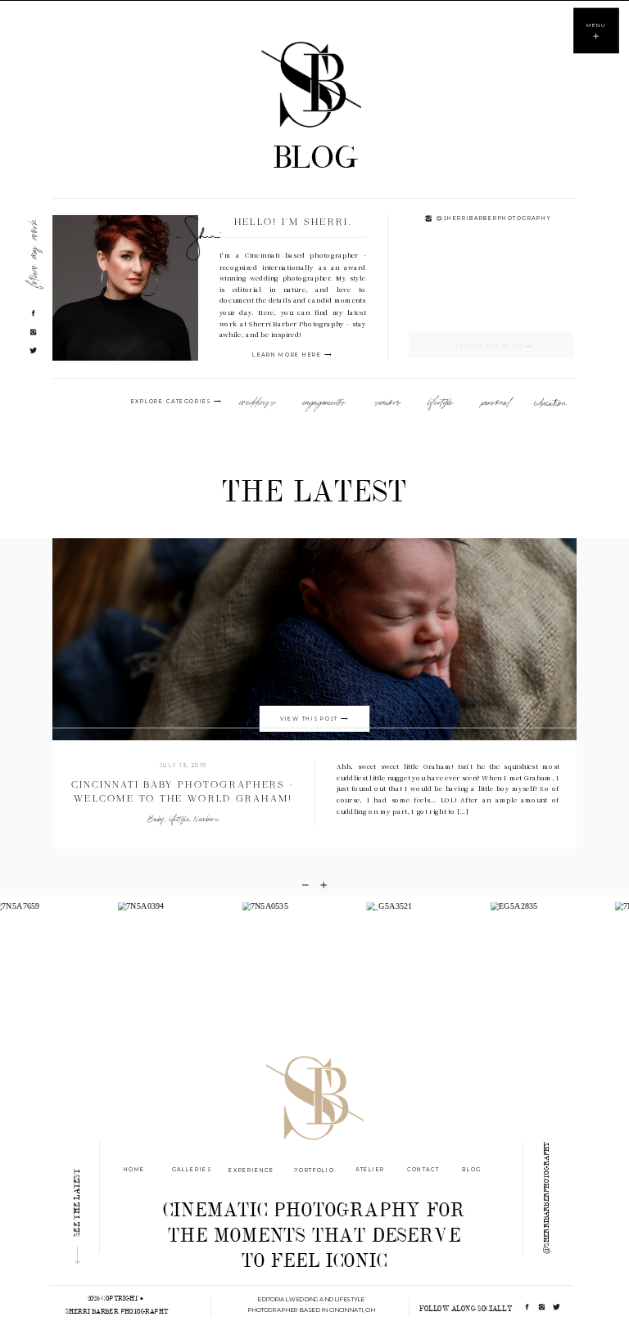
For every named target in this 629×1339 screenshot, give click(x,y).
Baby (156, 819)
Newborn (206, 819)
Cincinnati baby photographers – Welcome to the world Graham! (182, 792)
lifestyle (180, 819)
